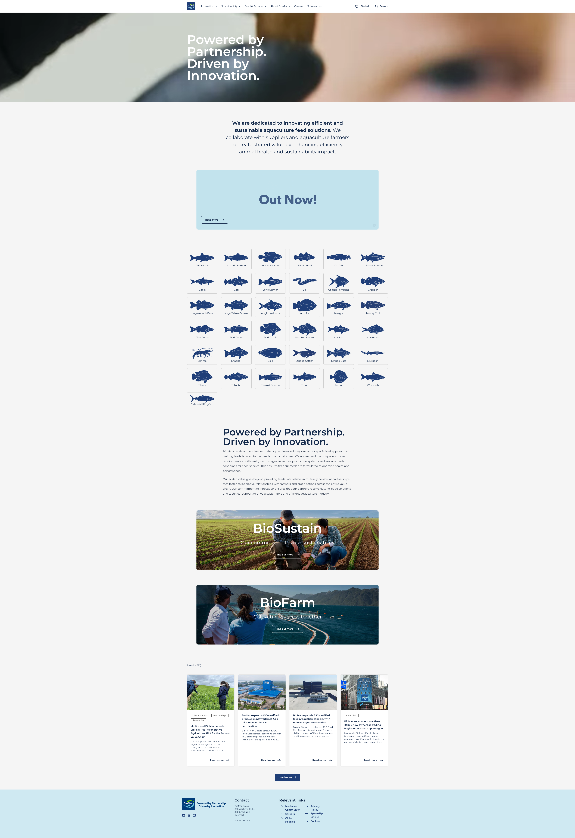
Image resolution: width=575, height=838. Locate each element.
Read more (217, 760)
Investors (315, 6)
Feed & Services (254, 6)
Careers (298, 6)
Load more (285, 777)
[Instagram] (188, 815)
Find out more (284, 554)
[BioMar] (191, 6)
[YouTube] (194, 815)
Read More (211, 219)
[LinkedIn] (183, 815)
